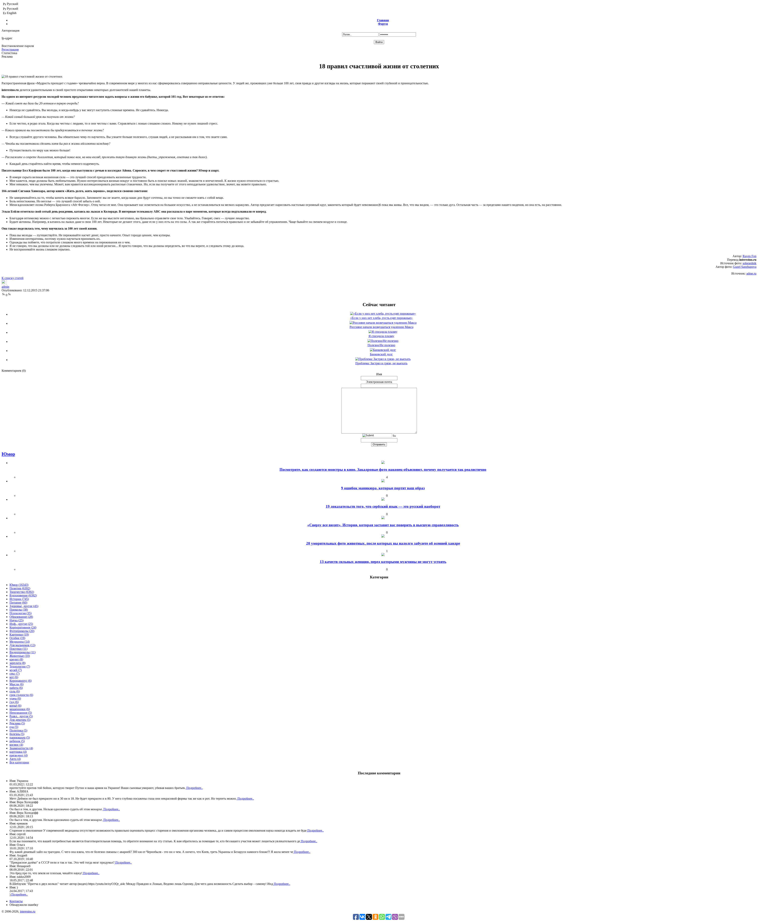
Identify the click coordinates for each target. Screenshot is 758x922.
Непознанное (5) (20, 712)
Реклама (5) (17, 723)
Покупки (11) (18, 648)
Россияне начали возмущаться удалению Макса (381, 327)
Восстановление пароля (18, 46)
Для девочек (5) (19, 719)
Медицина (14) (19, 641)
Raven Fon (749, 256)
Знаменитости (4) (21, 748)
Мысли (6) (16, 684)
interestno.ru (27, 911)
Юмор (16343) (18, 584)
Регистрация (10, 49)
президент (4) (18, 755)
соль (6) (14, 691)
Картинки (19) (19, 634)
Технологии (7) (19, 666)
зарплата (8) (17, 663)
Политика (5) (18, 730)
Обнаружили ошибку (23, 904)
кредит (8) (16, 659)
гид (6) (14, 702)
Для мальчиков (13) (22, 645)
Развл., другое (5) (21, 716)
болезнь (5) (16, 734)
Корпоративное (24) (22, 627)
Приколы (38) (18, 609)
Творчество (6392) (21, 592)
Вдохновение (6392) (23, 595)
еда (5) (13, 727)
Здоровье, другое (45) (23, 606)
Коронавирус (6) (20, 680)
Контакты (16, 901)
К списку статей (12, 278)
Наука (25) (16, 620)
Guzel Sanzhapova (744, 266)
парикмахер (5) (19, 737)
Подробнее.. (194, 788)
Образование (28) (21, 616)
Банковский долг (381, 354)
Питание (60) (18, 602)
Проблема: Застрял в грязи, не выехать (381, 363)
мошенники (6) (19, 709)
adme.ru (751, 273)
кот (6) (13, 677)
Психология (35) (20, 613)
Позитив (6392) (19, 588)
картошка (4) (18, 751)
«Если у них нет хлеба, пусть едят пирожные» (381, 318)
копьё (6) (15, 705)
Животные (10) (19, 655)
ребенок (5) (17, 741)
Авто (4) (15, 759)
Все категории (19, 762)
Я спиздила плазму (381, 336)
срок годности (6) (21, 695)
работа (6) (16, 687)
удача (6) (15, 698)
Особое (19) (17, 638)
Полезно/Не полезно (381, 345)
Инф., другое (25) (21, 624)
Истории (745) (19, 599)
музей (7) (15, 670)
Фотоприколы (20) (21, 631)
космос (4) (16, 744)
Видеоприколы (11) (22, 652)
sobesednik (749, 263)
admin (5, 286)
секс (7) (14, 673)
